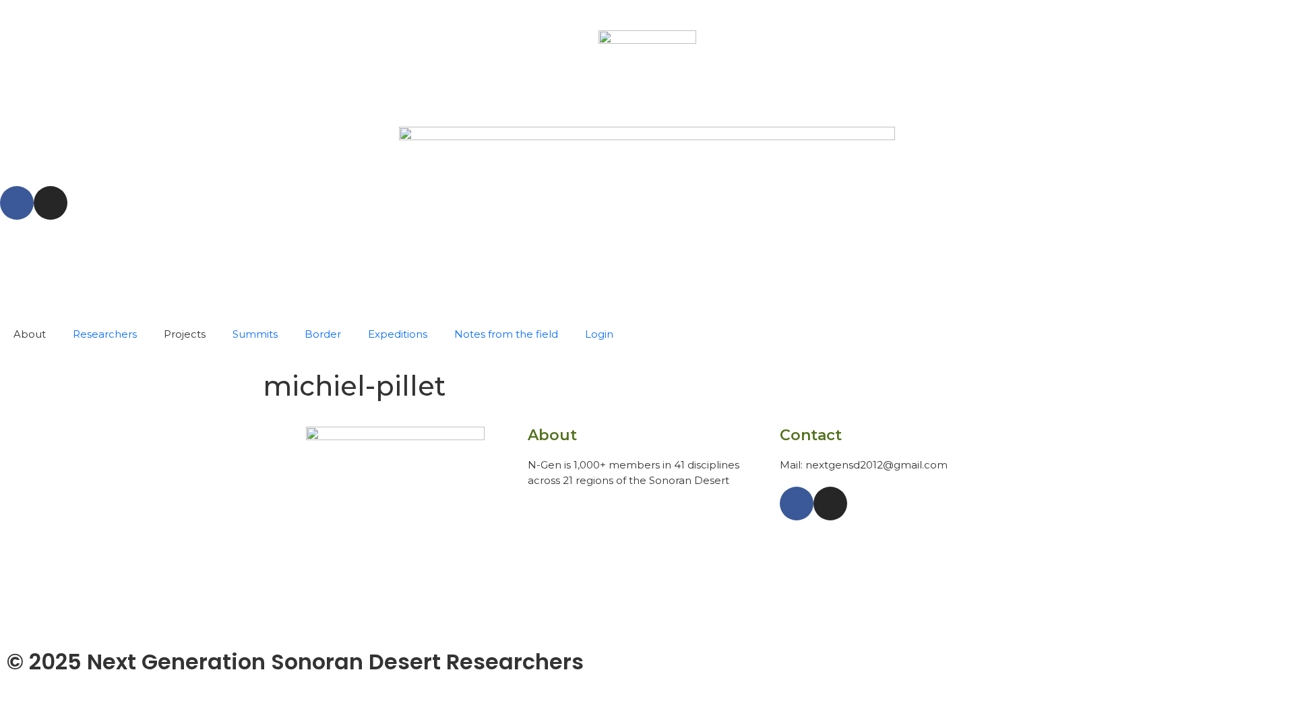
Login (599, 334)
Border (323, 334)
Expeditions (397, 334)
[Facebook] (17, 203)
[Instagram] (50, 203)
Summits (255, 334)
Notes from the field (506, 334)
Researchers (105, 334)
